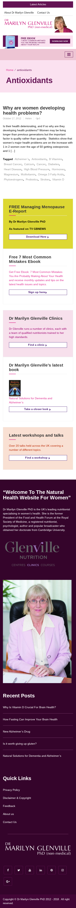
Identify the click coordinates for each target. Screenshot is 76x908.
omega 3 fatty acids (51, 174)
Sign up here (36, 292)
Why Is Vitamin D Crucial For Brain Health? (29, 707)
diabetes (53, 164)
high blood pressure (36, 169)
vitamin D (58, 179)
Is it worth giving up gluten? (20, 743)
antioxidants (39, 159)
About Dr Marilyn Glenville (19, 12)
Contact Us (43, 12)
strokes (45, 179)
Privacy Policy (11, 789)
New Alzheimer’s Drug (16, 731)
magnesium (11, 174)
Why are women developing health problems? (34, 110)
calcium (29, 164)
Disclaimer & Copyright (17, 797)
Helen (28, 118)
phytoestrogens (13, 179)
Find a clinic (36, 344)
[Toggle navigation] (69, 54)
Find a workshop (36, 457)
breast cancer (13, 164)
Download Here (36, 236)
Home (9, 70)
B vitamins (55, 159)
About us (8, 814)
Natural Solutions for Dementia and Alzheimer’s (32, 755)
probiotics (32, 179)
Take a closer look (36, 409)
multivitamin (28, 174)
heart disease (12, 169)
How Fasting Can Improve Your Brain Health (30, 719)
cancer (41, 164)
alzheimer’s (22, 159)
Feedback (9, 806)
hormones (58, 169)
